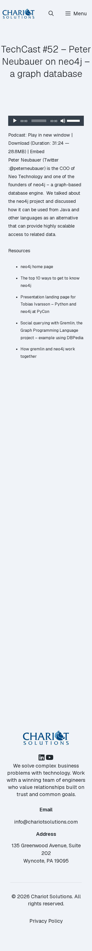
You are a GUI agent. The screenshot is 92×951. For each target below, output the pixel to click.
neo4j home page (36, 266)
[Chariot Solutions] (18, 13)
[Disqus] (46, 477)
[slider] (74, 120)
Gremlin (67, 323)
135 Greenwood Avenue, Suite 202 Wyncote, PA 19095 (46, 853)
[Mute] (62, 120)
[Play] (14, 120)
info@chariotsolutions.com (46, 821)
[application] (46, 121)
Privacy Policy (46, 921)
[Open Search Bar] (51, 13)
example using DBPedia (61, 337)
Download (18, 143)
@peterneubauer (26, 168)
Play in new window (49, 135)
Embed (37, 151)
